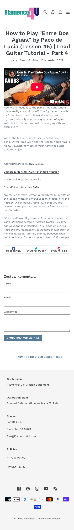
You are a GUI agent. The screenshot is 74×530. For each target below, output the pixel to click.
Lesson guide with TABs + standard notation (31, 171)
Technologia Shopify (49, 518)
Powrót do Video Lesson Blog (39, 357)
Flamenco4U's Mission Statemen (27, 384)
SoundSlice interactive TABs (21, 187)
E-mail (7, 297)
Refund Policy (16, 466)
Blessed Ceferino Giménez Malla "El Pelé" (33, 403)
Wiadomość (10, 311)
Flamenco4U (30, 518)
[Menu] (68, 12)
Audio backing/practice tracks (22, 179)
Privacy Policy (16, 457)
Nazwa (8, 283)
